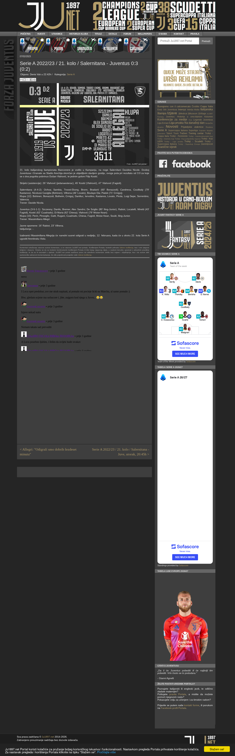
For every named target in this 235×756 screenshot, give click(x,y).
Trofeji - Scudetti (193, 141)
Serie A (71, 74)
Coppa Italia (206, 106)
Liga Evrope (163, 123)
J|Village (202, 113)
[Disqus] (84, 308)
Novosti (172, 126)
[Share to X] (28, 79)
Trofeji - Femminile (179, 136)
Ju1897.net (48, 737)
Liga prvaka (176, 122)
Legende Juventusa (203, 120)
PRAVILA (194, 34)
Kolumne (208, 116)
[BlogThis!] (24, 79)
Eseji (159, 109)
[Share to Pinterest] (34, 79)
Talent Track (172, 133)
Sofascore (191, 361)
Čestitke (195, 106)
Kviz (190, 120)
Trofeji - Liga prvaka (173, 141)
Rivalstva (209, 127)
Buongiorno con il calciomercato (174, 106)
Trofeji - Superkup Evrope (189, 144)
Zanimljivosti (207, 144)
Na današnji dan (194, 122)
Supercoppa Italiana (178, 130)
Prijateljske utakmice (192, 127)
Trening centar (196, 133)
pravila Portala (177, 694)
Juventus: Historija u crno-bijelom (184, 116)
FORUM (127, 34)
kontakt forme (191, 705)
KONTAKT (179, 34)
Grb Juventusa (170, 109)
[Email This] (21, 79)
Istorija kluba (193, 109)
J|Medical (182, 113)
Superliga (193, 130)
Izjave (172, 113)
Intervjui (182, 109)
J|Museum (192, 113)
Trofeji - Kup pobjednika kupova (188, 139)
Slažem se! (217, 749)
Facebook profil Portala (173, 708)
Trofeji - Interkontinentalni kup (201, 136)
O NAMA (163, 34)
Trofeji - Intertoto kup (165, 139)
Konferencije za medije (172, 119)
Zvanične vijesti (167, 146)
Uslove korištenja (126, 248)
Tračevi (183, 133)
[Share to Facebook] (31, 79)
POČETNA (25, 34)
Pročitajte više (106, 752)
